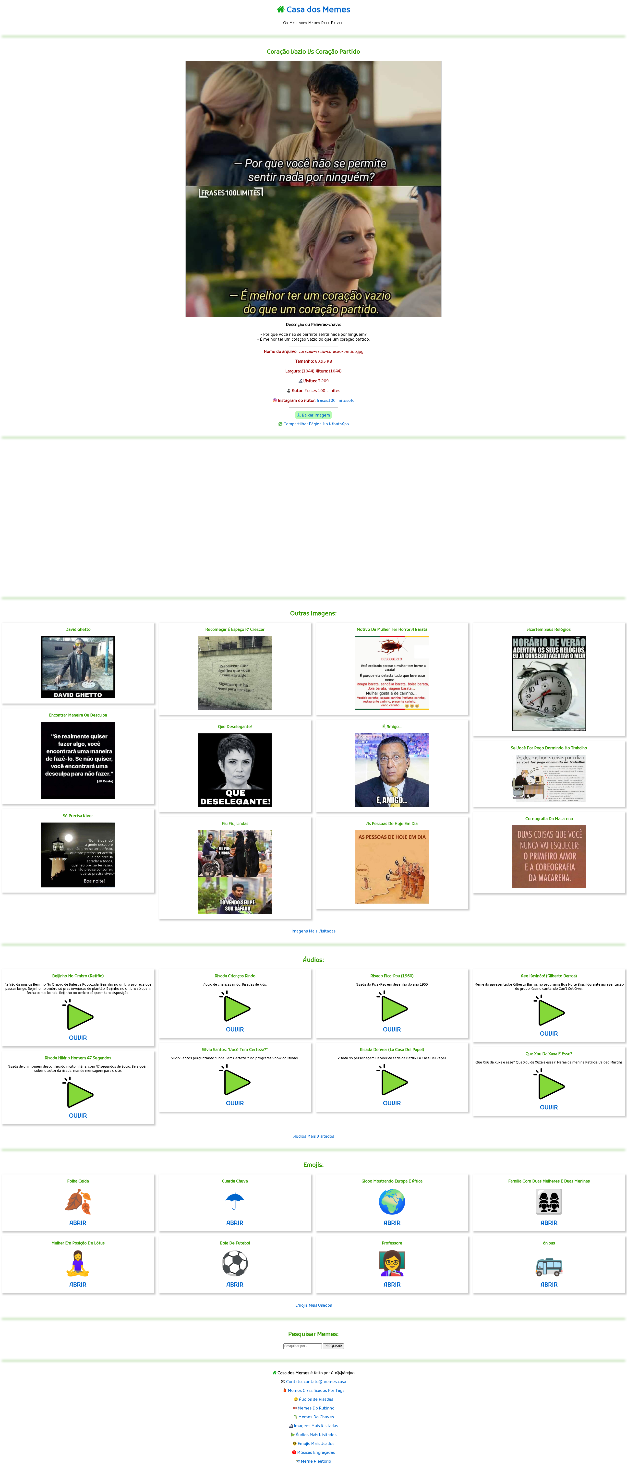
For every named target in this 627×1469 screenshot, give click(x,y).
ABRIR (77, 1223)
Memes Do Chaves (316, 1417)
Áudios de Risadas (316, 1399)
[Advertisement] (313, 517)
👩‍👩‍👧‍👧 (549, 1204)
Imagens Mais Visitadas (313, 931)
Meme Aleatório (316, 1461)
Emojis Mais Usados (313, 1305)
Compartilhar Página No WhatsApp (316, 424)
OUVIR (78, 1038)
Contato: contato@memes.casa (316, 1382)
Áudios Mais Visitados (313, 1136)
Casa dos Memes (318, 10)
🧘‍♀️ (78, 1265)
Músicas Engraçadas (316, 1452)
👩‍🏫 (392, 1265)
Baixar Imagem (316, 415)
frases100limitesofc (335, 400)
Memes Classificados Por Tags (316, 1390)
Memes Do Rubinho (316, 1408)
